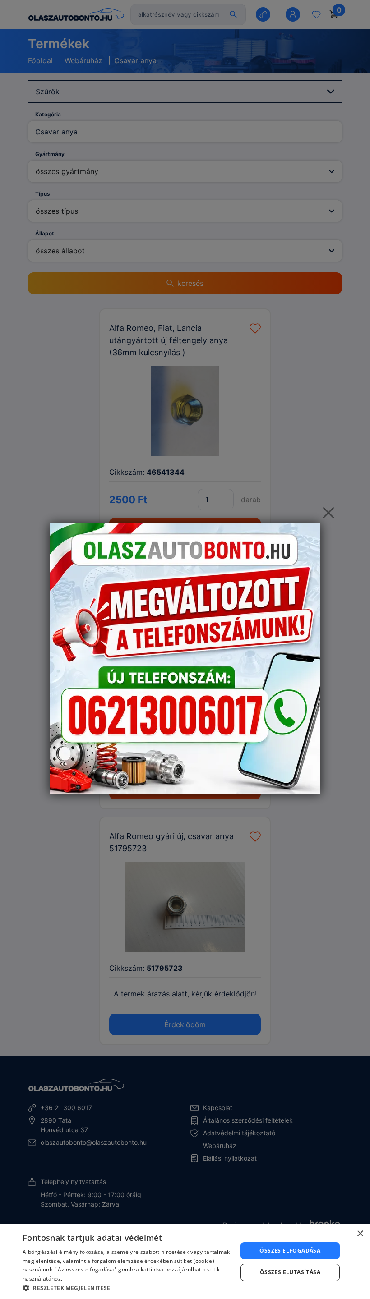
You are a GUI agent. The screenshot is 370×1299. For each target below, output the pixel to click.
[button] (127, 1287)
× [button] (359, 1233)
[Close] (328, 512)
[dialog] (185, 1261)
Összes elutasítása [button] (290, 1272)
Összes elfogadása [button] (289, 1250)
